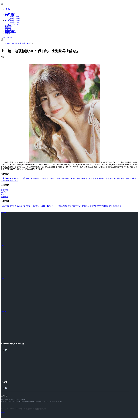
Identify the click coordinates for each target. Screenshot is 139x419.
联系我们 (10, 31)
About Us (8, 26)
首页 (7, 8)
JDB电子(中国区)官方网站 (15, 43)
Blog (7, 32)
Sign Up (9, 37)
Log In (3, 37)
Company (8, 30)
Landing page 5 (15, 24)
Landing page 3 (15, 20)
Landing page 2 (15, 18)
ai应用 (2, 278)
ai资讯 (8, 20)
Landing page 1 (15, 16)
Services (8, 28)
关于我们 (10, 14)
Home (7, 14)
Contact (8, 34)
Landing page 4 (15, 22)
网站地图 (4, 412)
